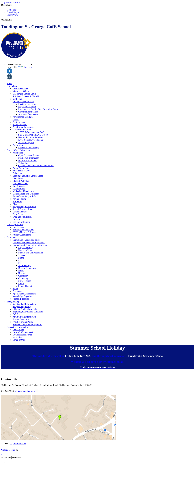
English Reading (25, 247)
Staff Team (17, 99)
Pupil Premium (19, 122)
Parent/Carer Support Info (24, 196)
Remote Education (21, 299)
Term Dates (18, 214)
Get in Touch (18, 329)
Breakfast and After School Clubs (28, 176)
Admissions (18, 153)
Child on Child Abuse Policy (26, 309)
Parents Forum (19, 199)
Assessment (18, 291)
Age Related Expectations (24, 293)
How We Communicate (23, 332)
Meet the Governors (27, 104)
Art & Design (24, 265)
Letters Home (19, 188)
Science (21, 255)
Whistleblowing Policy (23, 322)
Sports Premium (20, 124)
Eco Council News (21, 222)
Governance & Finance (23, 101)
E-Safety (16, 314)
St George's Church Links (24, 94)
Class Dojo (18, 178)
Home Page (12, 10)
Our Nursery (18, 227)
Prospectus (17, 201)
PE (19, 263)
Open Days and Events (28, 155)
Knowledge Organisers (23, 296)
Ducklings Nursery (15, 224)
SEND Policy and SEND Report (33, 135)
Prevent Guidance (21, 319)
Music (21, 270)
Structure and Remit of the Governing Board (38, 109)
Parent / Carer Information (18, 150)
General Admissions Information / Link (36, 165)
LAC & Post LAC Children (30, 140)
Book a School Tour (27, 160)
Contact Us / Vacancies (17, 327)
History (21, 273)
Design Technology (27, 268)
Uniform (16, 219)
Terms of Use (19, 340)
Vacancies (17, 337)
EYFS (15, 288)
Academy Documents (28, 114)
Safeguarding (13, 301)
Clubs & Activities (21, 181)
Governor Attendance (28, 111)
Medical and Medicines (23, 191)
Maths (21, 258)
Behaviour (17, 173)
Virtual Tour (23, 163)
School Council (25, 286)
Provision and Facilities (23, 229)
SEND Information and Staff (31, 132)
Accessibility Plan (26, 142)
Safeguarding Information (24, 206)
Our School (12, 86)
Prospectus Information (28, 158)
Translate (28, 67)
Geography (23, 276)
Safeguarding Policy (22, 306)
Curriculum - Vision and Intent (26, 240)
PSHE (21, 283)
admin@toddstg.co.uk (25, 391)
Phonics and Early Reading (30, 252)
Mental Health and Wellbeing (26, 194)
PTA (15, 204)
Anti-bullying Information (24, 317)
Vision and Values (21, 91)
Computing (23, 278)
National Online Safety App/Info (27, 324)
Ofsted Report (13, 12)
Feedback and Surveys (28, 147)
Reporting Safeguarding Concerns (28, 311)
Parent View (12, 15)
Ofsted (16, 119)
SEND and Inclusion (22, 129)
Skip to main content (10, 2)
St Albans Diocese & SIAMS (26, 96)
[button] (13, 20)
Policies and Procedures (23, 127)
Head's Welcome (20, 88)
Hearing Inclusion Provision (31, 137)
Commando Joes (20, 183)
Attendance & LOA (22, 170)
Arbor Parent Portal (21, 168)
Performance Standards (23, 117)
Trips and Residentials (22, 217)
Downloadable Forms (22, 334)
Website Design (8, 450)
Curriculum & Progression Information (30, 245)
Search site (6, 457)
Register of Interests (27, 106)
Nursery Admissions (22, 235)
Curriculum (12, 237)
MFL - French (24, 281)
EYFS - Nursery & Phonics (25, 232)
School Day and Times (23, 209)
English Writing (25, 250)
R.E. (20, 260)
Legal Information (18, 443)
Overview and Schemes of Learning (29, 242)
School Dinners (20, 211)
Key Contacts (19, 186)
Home (9, 83)
